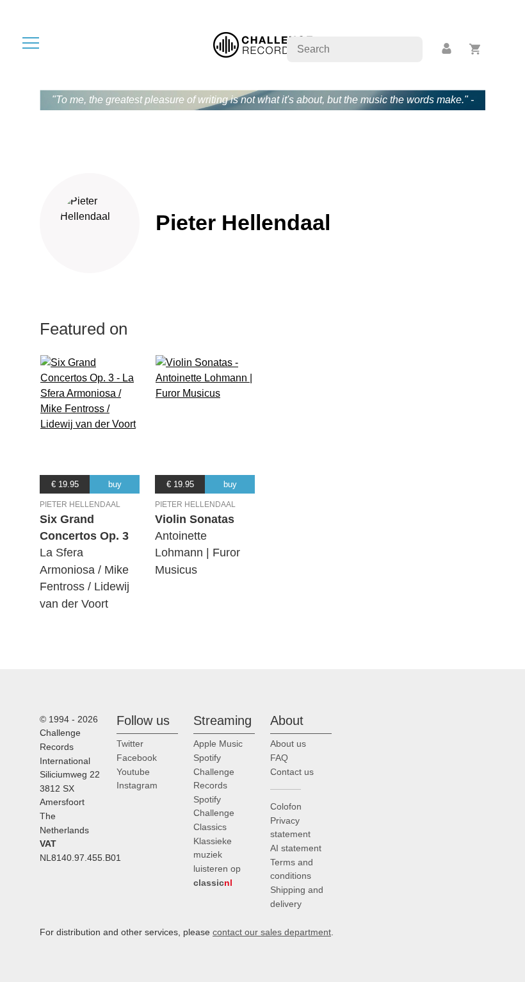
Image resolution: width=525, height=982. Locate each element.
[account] (447, 49)
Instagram (137, 785)
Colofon (286, 806)
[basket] (475, 49)
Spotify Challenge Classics (213, 813)
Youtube (133, 772)
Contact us (292, 772)
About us (288, 743)
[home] (262, 43)
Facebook (137, 758)
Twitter (130, 743)
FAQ (279, 758)
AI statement (295, 848)
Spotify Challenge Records (213, 771)
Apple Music (218, 743)
